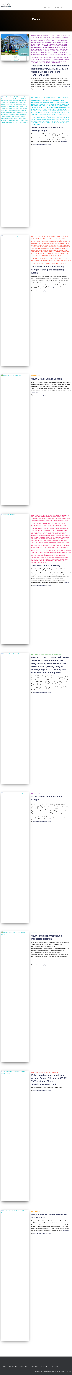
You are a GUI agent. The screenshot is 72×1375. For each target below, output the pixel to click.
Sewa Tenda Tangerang (57, 122)
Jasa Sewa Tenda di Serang (45, 565)
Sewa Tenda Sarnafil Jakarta (49, 555)
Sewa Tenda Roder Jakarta (39, 253)
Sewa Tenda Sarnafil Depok (54, 117)
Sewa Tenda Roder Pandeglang (54, 54)
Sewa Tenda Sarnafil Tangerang (51, 559)
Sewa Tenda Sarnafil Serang (47, 121)
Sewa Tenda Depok (42, 39)
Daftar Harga (64, 3)
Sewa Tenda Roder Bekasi (46, 47)
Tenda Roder (46, 62)
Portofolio (47, 7)
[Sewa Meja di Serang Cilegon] (15, 439)
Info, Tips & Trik (35, 97)
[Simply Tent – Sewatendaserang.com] (6, 5)
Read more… (67, 86)
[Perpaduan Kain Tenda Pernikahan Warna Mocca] (15, 1275)
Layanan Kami (51, 3)
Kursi (42, 654)
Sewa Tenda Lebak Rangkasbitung (52, 45)
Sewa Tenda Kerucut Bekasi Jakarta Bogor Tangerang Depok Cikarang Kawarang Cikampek (50, 107)
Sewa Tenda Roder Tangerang (49, 56)
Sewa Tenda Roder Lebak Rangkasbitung (50, 545)
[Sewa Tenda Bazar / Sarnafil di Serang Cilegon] (15, 161)
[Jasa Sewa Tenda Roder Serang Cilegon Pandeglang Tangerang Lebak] (15, 300)
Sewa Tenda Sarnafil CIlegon (53, 554)
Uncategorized (55, 62)
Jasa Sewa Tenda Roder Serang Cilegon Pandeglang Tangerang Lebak (47, 269)
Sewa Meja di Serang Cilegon (46, 379)
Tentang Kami (39, 3)
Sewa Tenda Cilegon (60, 104)
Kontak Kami (58, 7)
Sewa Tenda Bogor (36, 37)
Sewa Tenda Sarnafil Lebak (50, 119)
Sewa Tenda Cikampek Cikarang (52, 37)
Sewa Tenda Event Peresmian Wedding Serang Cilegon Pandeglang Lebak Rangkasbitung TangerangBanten (49, 42)
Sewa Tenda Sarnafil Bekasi (56, 116)
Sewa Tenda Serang (53, 61)
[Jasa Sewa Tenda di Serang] (15, 579)
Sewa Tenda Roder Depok (52, 51)
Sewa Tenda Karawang (58, 105)
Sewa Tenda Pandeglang (38, 112)
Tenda (40, 62)
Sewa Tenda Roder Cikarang (56, 49)
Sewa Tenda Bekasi (64, 35)
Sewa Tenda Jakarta (58, 44)
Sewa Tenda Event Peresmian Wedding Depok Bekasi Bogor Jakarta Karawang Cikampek (50, 241)
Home (29, 3)
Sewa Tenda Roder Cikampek (39, 49)
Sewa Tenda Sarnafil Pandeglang (50, 557)
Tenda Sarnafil (35, 124)
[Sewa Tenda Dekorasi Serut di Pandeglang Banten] (15, 996)
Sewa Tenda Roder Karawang (49, 52)
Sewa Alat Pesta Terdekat (44, 35)
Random (33, 35)
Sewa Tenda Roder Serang (47, 257)
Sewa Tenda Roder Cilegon (45, 251)
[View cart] (67, 7)
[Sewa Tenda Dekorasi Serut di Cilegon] (15, 857)
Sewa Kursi (64, 97)
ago (47, 89)
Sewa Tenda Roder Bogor (62, 47)
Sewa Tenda (55, 35)
